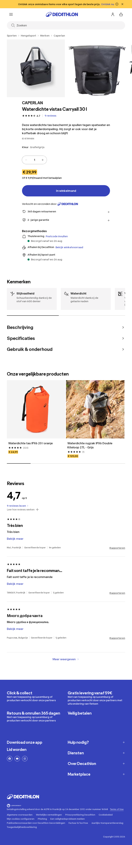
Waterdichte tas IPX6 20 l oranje (30, 443)
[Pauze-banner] (117, 4)
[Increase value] (42, 160)
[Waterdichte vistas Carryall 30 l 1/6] (36, 68)
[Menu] (11, 14)
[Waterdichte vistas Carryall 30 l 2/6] (97, 68)
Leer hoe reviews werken (21, 509)
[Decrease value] (26, 160)
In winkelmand (66, 190)
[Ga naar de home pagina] (62, 14)
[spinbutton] (34, 159)
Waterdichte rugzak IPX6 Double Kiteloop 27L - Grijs (90, 445)
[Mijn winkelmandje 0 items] (121, 14)
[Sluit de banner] (122, 4)
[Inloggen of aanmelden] (113, 14)
